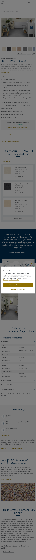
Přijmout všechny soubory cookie (18, 284)
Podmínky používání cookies (11, 280)
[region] (18, 279)
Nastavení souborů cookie (18, 289)
